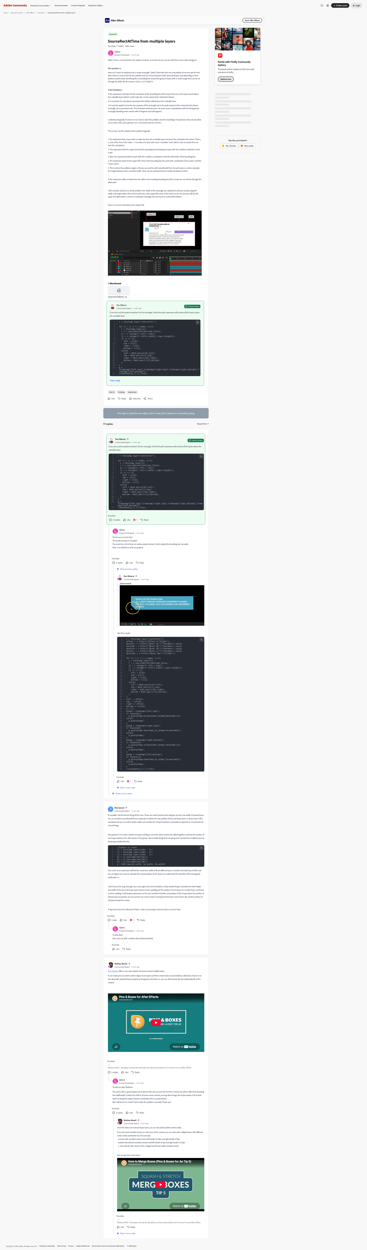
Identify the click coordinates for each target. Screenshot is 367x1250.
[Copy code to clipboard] (198, 322)
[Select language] (327, 5)
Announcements (61, 5)
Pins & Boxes (113, 971)
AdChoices (132, 1246)
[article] (156, 479)
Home (5, 13)
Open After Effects (252, 20)
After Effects (30, 13)
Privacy (71, 1246)
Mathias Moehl (121, 963)
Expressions (132, 392)
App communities (17, 13)
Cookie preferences (83, 1246)
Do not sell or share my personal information (108, 1246)
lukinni (117, 51)
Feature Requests (78, 5)
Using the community (47, 1246)
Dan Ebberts (121, 305)
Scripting (121, 392)
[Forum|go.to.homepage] (15, 5)
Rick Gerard (119, 808)
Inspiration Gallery (95, 5)
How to (111, 392)
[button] (340, 5)
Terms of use (61, 1246)
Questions (41, 13)
